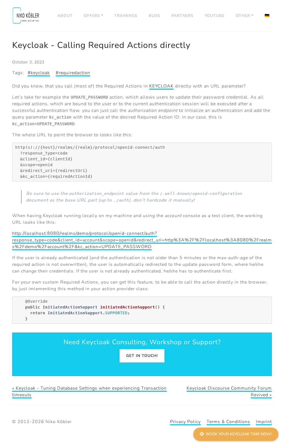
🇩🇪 (267, 15)
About (65, 15)
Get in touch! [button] (142, 355)
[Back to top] (272, 419)
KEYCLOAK (161, 86)
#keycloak (39, 73)
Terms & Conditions (228, 422)
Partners (182, 15)
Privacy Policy (185, 422)
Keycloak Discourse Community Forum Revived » (229, 391)
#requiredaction (73, 73)
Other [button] (243, 15)
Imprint (264, 422)
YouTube (215, 15)
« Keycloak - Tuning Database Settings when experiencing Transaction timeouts (89, 391)
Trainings (126, 15)
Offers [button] (92, 15)
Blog (154, 15)
